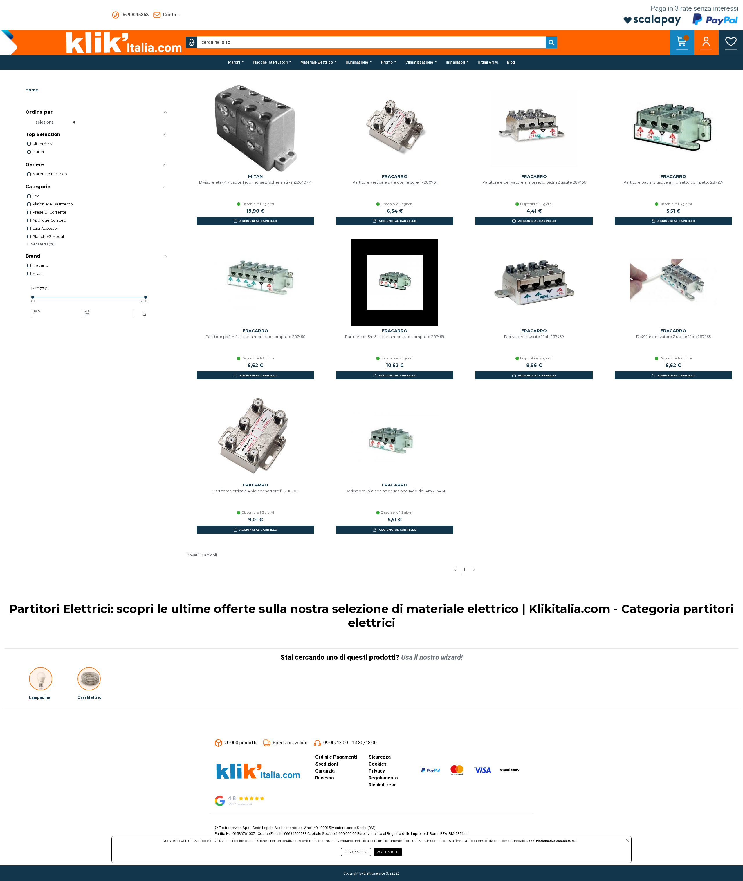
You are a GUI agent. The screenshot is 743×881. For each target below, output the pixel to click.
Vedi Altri (43, 244)
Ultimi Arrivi (43, 144)
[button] (191, 42)
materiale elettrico (50, 174)
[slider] (32, 297)
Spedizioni (326, 764)
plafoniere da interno (53, 204)
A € (87, 310)
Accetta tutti (387, 851)
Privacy (377, 771)
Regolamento (383, 778)
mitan (38, 273)
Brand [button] (33, 256)
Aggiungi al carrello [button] (258, 220)
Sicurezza (380, 757)
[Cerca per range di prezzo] (144, 314)
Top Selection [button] (43, 134)
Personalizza (356, 851)
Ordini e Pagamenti (336, 757)
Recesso (324, 778)
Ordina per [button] (39, 112)
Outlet (38, 152)
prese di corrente (49, 212)
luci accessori (46, 228)
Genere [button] (35, 164)
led (36, 196)
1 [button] (464, 569)
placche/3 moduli (49, 236)
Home (32, 90)
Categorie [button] (38, 186)
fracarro (40, 265)
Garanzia (325, 771)
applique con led (49, 220)
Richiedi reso (383, 785)
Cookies (378, 764)
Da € (37, 310)
